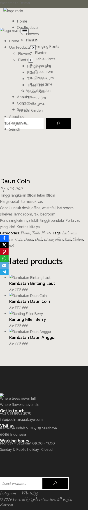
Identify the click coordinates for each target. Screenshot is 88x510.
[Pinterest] (4, 251)
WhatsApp (29, 493)
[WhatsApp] (4, 258)
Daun (28, 239)
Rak (68, 239)
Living (49, 239)
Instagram (8, 493)
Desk (38, 239)
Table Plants (41, 233)
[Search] (58, 123)
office (59, 239)
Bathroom (69, 233)
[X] (4, 245)
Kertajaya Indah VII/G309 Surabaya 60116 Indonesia (28, 431)
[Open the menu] (25, 30)
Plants (25, 233)
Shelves (78, 239)
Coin (18, 239)
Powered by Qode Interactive (34, 499)
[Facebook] (4, 238)
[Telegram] (4, 272)
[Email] (4, 265)
